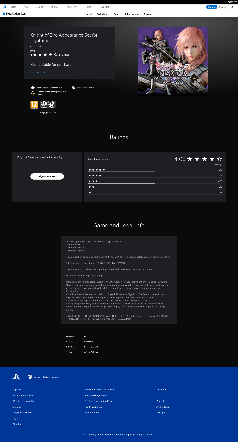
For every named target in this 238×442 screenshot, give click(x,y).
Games (39, 6)
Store (13, 6)
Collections (103, 14)
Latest (88, 14)
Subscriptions (132, 14)
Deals (116, 14)
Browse (148, 14)
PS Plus (54, 6)
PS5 (26, 6)
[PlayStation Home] (5, 6)
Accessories (72, 6)
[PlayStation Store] (15, 13)
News (90, 6)
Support (105, 6)
